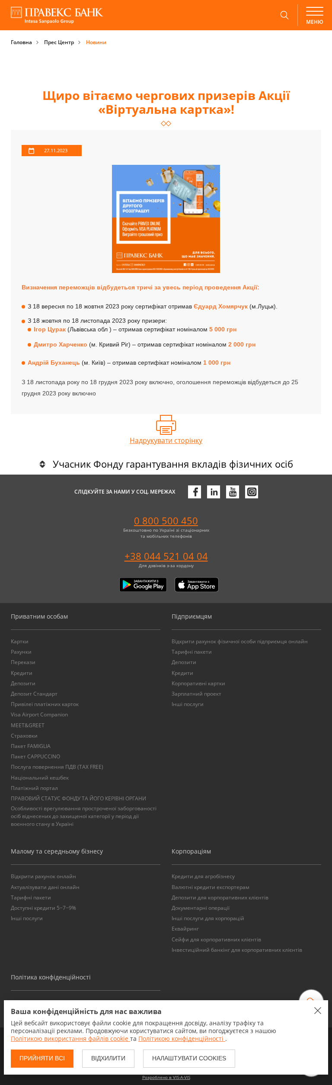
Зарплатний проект (196, 693)
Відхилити (108, 1058)
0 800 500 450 (166, 520)
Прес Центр (59, 42)
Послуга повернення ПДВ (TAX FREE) (57, 766)
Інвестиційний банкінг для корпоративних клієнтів (237, 949)
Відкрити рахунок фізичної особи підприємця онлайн (240, 641)
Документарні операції (201, 908)
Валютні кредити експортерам (210, 887)
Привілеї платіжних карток (45, 704)
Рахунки (21, 651)
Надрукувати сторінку (166, 440)
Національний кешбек (40, 777)
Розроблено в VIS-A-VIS (166, 1077)
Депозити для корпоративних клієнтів (220, 897)
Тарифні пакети (192, 651)
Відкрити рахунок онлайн (43, 876)
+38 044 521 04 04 (166, 555)
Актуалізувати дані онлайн (45, 887)
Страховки (24, 735)
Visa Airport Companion (39, 714)
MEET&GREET (28, 725)
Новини (96, 42)
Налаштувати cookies (189, 1058)
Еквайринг (185, 928)
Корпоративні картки (198, 683)
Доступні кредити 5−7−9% (43, 908)
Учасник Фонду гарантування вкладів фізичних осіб (173, 463)
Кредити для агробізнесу (203, 876)
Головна (21, 42)
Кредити (21, 673)
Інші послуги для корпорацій (208, 918)
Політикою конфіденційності (181, 1038)
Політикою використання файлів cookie (70, 1038)
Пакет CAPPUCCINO (35, 756)
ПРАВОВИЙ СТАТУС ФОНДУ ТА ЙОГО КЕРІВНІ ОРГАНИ (78, 798)
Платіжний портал (34, 788)
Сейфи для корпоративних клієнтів (216, 939)
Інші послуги (188, 704)
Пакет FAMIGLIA (31, 746)
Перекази (23, 662)
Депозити (23, 683)
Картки (20, 641)
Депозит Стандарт (34, 693)
